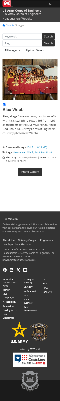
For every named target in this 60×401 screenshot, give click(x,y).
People (17, 152)
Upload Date (34, 50)
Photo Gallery (30, 172)
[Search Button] (49, 4)
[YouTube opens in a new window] (25, 270)
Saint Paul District (44, 152)
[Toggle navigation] (55, 4)
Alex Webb (28, 152)
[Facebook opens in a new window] (5, 270)
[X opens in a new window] (18, 270)
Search (48, 36)
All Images (11, 50)
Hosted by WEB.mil (29, 349)
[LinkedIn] (11, 270)
